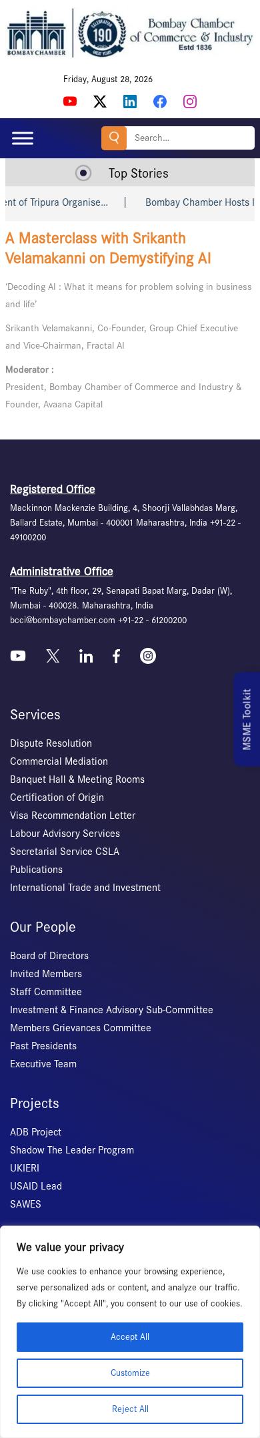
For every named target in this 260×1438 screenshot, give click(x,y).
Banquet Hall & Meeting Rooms (77, 779)
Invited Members (46, 974)
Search (114, 138)
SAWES (25, 1204)
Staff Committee (46, 992)
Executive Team (43, 1064)
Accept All (130, 1336)
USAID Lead (36, 1186)
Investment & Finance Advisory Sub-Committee (111, 1010)
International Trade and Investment (85, 888)
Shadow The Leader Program (72, 1150)
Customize (130, 1373)
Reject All (130, 1409)
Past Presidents (43, 1046)
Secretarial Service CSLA (64, 852)
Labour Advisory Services (65, 834)
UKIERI (24, 1168)
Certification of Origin (57, 797)
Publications (36, 870)
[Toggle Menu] (22, 138)
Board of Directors (49, 956)
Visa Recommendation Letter (72, 816)
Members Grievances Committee (80, 1028)
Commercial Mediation (59, 761)
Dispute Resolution (51, 743)
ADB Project (35, 1132)
